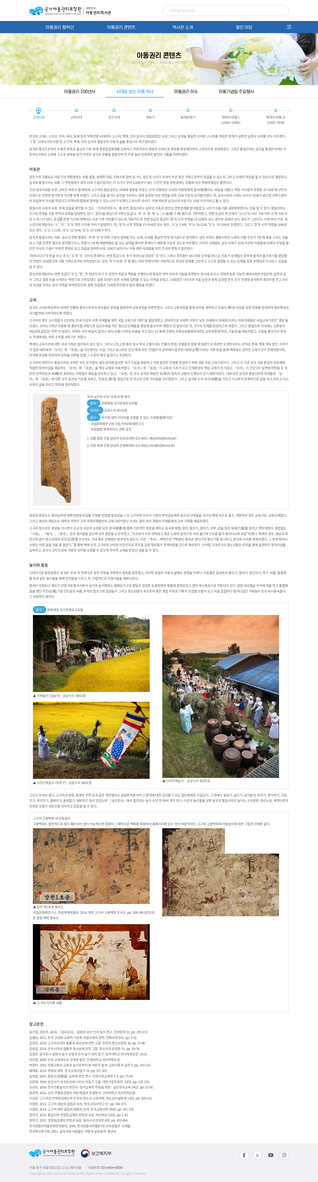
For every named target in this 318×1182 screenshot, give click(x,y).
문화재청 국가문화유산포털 (113, 403)
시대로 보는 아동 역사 (134, 91)
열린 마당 (244, 27)
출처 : (39, 609)
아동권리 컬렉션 (60, 27)
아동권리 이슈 (186, 91)
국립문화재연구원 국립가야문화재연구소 (117, 423)
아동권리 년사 (79, 91)
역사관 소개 (182, 27)
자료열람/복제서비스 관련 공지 (110, 429)
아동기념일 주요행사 (236, 91)
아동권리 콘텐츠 (121, 27)
